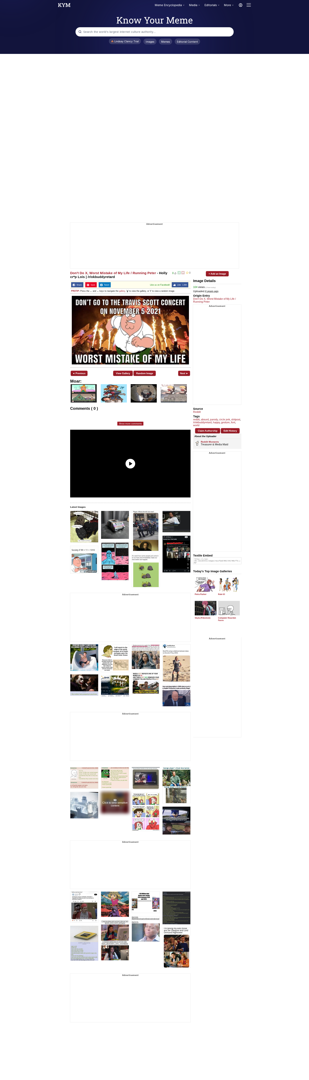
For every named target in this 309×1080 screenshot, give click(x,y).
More (227, 5)
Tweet (106, 285)
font (233, 422)
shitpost (235, 419)
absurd (205, 419)
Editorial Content (187, 41)
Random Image (144, 373)
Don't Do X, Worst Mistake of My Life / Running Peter (113, 273)
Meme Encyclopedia (168, 5)
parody (214, 419)
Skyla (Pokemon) (202, 618)
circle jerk (224, 419)
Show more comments (130, 423)
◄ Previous (78, 373)
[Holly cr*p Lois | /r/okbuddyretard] (130, 330)
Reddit (197, 412)
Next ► (184, 373)
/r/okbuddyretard (202, 422)
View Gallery (123, 373)
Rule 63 (221, 594)
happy (216, 422)
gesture (225, 422)
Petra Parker (200, 594)
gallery (122, 291)
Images (150, 41)
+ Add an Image (217, 273)
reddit (196, 419)
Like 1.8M (181, 285)
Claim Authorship (207, 430)
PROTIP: (75, 291)
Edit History (230, 430)
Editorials (211, 5)
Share (78, 285)
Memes (165, 41)
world (196, 425)
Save (92, 285)
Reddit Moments (210, 441)
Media (193, 5)
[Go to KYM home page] (64, 6)
